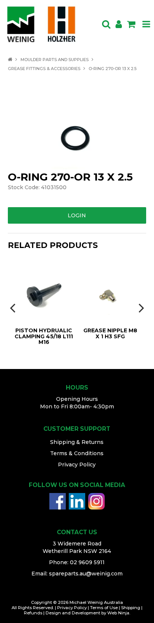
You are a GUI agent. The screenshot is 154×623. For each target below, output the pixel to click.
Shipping (130, 607)
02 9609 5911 (87, 562)
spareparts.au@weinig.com (86, 573)
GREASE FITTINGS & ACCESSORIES (44, 68)
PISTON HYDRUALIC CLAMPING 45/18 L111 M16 (44, 336)
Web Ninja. (118, 613)
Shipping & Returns (77, 442)
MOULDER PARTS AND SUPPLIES (55, 59)
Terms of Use (104, 607)
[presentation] (13, 307)
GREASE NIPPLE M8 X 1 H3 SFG (110, 333)
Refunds (33, 613)
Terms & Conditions (77, 453)
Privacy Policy (77, 464)
